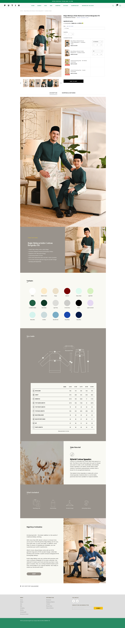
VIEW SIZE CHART (70, 26)
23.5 (81, 411)
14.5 (92, 390)
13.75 (70, 403)
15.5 (76, 399)
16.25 (81, 399)
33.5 (87, 394)
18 (70, 407)
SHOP (34, 574)
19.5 (70, 411)
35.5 (92, 394)
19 (86, 403)
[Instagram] (77, 601)
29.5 (76, 394)
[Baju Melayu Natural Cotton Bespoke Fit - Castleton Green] (67, 52)
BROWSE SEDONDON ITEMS (82, 17)
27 (81, 419)
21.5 (76, 411)
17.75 (92, 399)
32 (86, 427)
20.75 (92, 403)
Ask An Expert (35, 586)
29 (86, 419)
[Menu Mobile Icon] (120, 5)
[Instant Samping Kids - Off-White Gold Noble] (67, 62)
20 (75, 407)
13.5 (86, 390)
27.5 (70, 394)
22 (81, 407)
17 (86, 399)
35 (92, 423)
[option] (40, 46)
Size (68, 26)
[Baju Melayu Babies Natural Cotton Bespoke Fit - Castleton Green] (67, 43)
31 (81, 423)
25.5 (87, 411)
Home (21, 10)
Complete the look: (68, 37)
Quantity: (66, 32)
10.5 (70, 390)
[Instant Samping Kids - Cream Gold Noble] (67, 71)
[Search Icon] (113, 5)
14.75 (70, 399)
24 (86, 407)
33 (86, 423)
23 (70, 419)
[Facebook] (73, 601)
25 (75, 419)
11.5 (75, 390)
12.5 (81, 390)
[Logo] (12, 5)
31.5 (81, 394)
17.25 (81, 403)
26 (92, 407)
